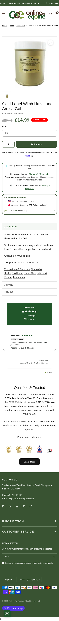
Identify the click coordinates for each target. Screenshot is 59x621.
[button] (3, 349)
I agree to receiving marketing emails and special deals (29, 563)
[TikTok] (33, 506)
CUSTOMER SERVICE (18, 531)
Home (4, 26)
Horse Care (30, 273)
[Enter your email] (54, 556)
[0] (55, 14)
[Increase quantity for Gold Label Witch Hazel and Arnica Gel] (12, 144)
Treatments (20, 26)
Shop (12, 26)
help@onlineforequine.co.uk (21, 498)
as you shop (20, 211)
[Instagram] (12, 506)
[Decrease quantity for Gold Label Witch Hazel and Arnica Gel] (4, 144)
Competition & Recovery (17, 269)
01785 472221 (15, 495)
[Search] (50, 14)
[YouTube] (19, 507)
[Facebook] (5, 506)
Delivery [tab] (8, 285)
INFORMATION (13, 521)
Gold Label (17, 273)
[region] (29, 349)
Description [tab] (10, 226)
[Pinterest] (26, 506)
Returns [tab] (8, 292)
